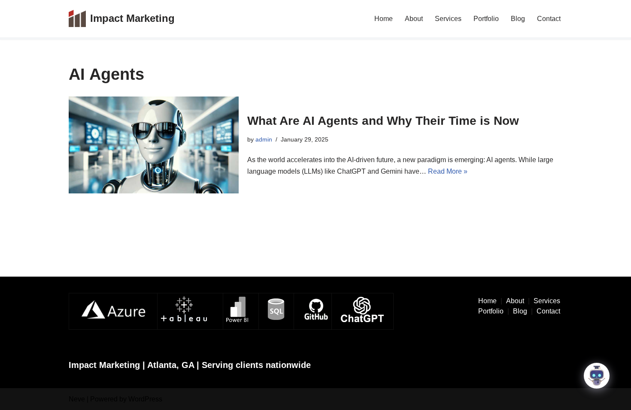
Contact (549, 18)
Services (448, 18)
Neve (77, 399)
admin (263, 139)
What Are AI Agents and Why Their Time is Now (383, 120)
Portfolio (486, 18)
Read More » (447, 171)
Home (383, 18)
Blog (518, 18)
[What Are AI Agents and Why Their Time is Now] (154, 144)
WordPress (145, 399)
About (414, 18)
